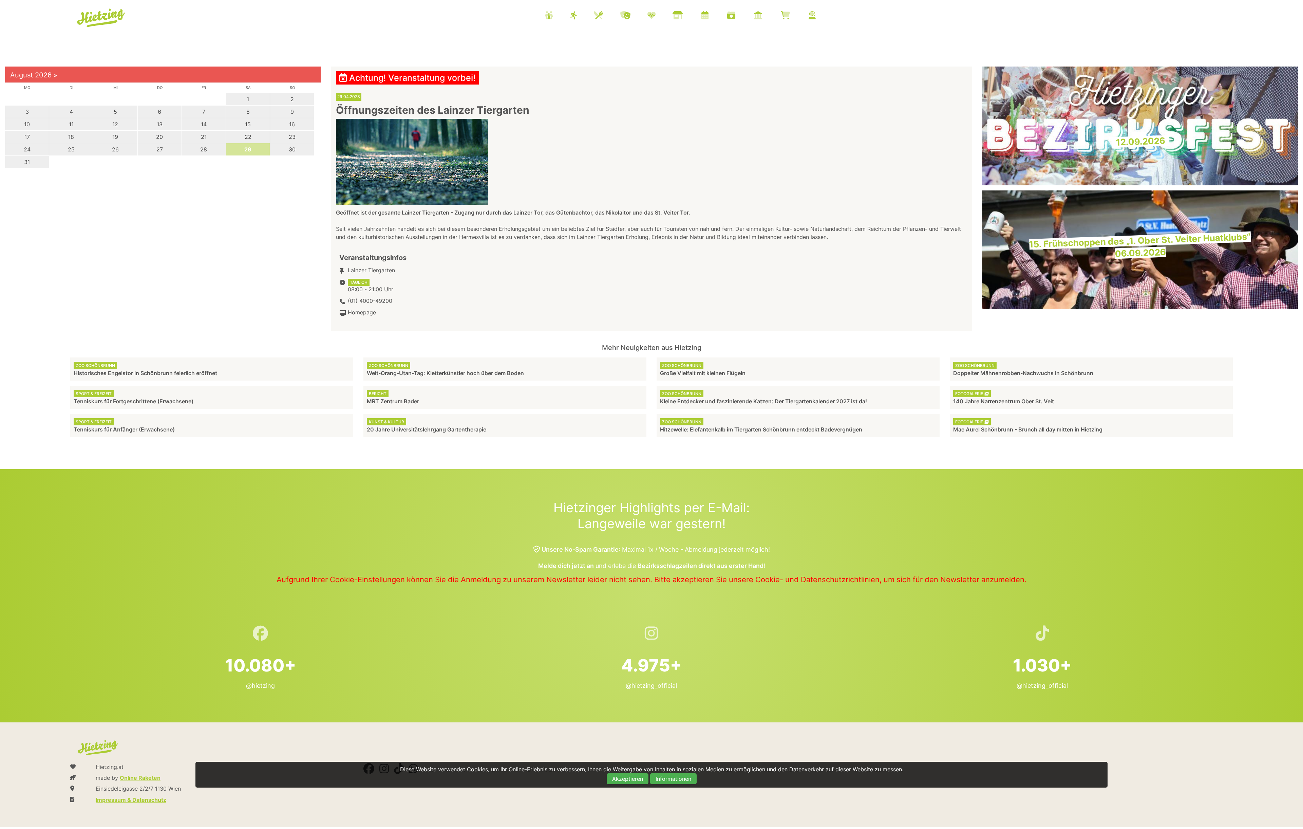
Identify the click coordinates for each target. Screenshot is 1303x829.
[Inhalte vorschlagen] (821, 16)
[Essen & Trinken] (607, 16)
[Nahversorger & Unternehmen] (686, 16)
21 (204, 136)
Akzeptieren (627, 778)
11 (71, 124)
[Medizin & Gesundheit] (660, 16)
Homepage (362, 312)
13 (160, 124)
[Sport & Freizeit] (582, 16)
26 (115, 149)
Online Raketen (140, 777)
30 (292, 149)
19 (115, 136)
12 (115, 124)
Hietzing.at (101, 18)
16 (292, 124)
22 (248, 136)
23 (292, 136)
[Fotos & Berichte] (739, 16)
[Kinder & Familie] (557, 16)
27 (159, 149)
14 (204, 124)
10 (27, 124)
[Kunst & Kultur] (633, 16)
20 (159, 136)
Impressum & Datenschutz (131, 799)
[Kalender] (713, 16)
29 (247, 149)
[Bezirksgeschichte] (766, 16)
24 (27, 149)
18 (71, 136)
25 (71, 149)
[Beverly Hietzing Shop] (794, 16)
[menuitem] (689, 16)
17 (27, 136)
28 (203, 149)
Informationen (673, 778)
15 (248, 124)
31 (27, 162)
